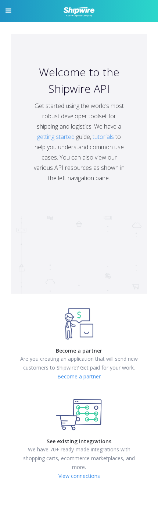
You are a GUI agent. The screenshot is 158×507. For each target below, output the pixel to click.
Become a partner (79, 376)
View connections (79, 475)
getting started (56, 137)
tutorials (103, 137)
